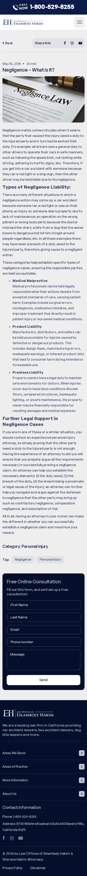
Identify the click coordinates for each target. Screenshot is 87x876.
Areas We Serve (13, 753)
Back (9, 43)
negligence (23, 559)
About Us (9, 794)
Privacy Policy (12, 868)
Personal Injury (34, 546)
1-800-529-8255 (52, 6)
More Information (15, 780)
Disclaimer (38, 868)
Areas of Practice (15, 766)
